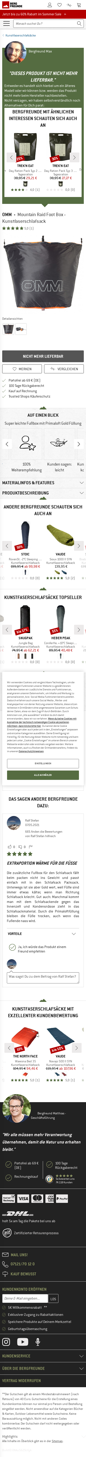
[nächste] (74, 157)
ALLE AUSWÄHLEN (43, 775)
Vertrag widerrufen (21, 1380)
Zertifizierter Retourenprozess (36, 1233)
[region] (43, 728)
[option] (43, 273)
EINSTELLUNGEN (43, 763)
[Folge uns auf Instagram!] (9, 1343)
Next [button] (79, 444)
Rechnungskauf (26, 1176)
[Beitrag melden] (31, 847)
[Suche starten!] (79, 24)
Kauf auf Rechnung (23, 391)
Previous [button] (7, 444)
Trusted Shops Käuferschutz (29, 396)
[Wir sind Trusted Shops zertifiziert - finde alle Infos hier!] (49, 1179)
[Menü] (6, 23)
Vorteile (15, 933)
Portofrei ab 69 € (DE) (25, 380)
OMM (7, 214)
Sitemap (57, 1441)
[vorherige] (11, 157)
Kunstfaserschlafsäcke (21, 35)
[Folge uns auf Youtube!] (26, 1343)
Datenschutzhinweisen (31, 751)
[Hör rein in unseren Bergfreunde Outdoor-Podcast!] (41, 1343)
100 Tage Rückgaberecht (26, 386)
